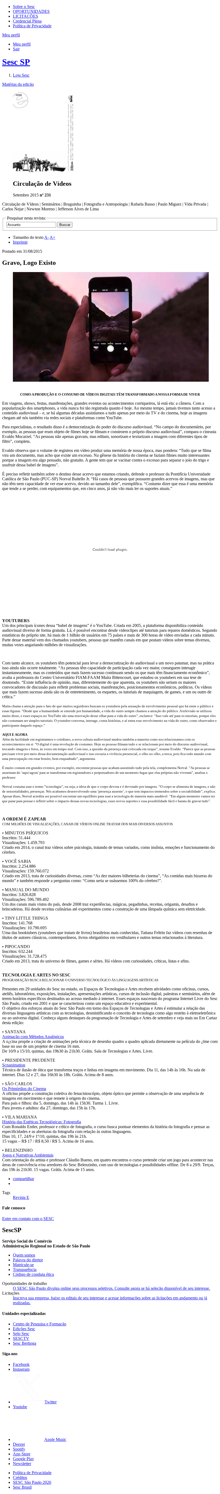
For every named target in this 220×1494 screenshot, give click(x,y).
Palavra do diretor (28, 1260)
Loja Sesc (21, 75)
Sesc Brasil (22, 1487)
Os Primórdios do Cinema (24, 1088)
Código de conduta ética (33, 1274)
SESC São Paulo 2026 (32, 1482)
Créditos (20, 1477)
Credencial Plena (27, 21)
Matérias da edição (18, 84)
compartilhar (23, 1178)
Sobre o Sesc (24, 6)
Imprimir (20, 242)
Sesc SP (16, 62)
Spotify (19, 1449)
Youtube (20, 1406)
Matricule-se (23, 1264)
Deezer (19, 1444)
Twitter (51, 1402)
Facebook (21, 1364)
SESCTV (21, 1338)
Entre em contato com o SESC (28, 1218)
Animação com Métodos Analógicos (33, 1036)
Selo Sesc (21, 1333)
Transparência (24, 1269)
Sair (16, 49)
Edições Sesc (24, 1328)
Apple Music (55, 1439)
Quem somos (24, 1255)
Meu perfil (22, 44)
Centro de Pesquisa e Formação (39, 1324)
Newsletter (22, 1463)
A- (46, 237)
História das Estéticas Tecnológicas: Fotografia (41, 1122)
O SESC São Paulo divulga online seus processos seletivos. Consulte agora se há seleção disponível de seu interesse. (111, 1288)
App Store (21, 1454)
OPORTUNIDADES (31, 11)
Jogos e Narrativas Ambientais (27, 1155)
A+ (52, 237)
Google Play (23, 1458)
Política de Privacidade (32, 26)
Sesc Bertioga (24, 1343)
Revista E (21, 1197)
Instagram (21, 1369)
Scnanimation (13, 1065)
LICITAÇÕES (25, 16)
